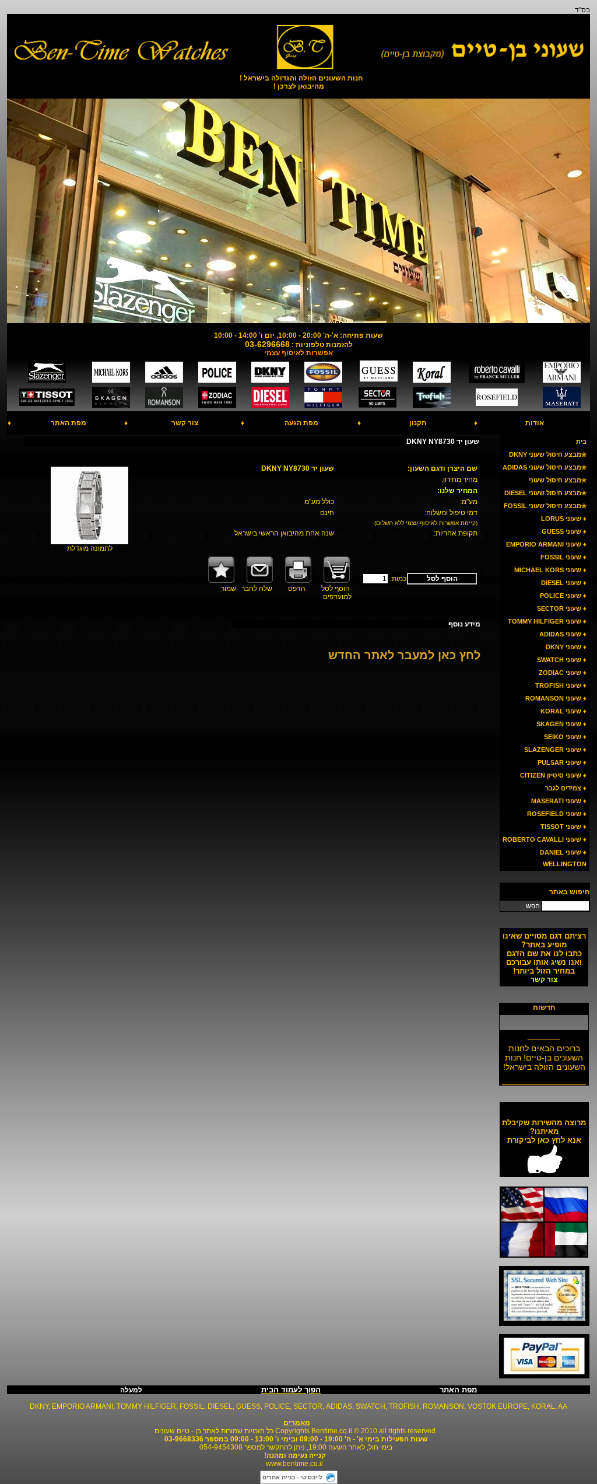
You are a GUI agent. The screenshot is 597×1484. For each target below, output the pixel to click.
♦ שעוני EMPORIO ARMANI (546, 544)
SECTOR (307, 1406)
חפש (533, 906)
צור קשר (184, 423)
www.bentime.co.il (294, 1464)
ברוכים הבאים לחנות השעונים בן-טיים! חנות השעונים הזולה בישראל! (544, 1054)
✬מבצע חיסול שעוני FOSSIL (545, 505)
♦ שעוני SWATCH (562, 659)
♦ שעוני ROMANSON (556, 698)
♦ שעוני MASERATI (559, 800)
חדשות (544, 1007)
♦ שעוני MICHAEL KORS (550, 569)
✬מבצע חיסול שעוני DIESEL (545, 492)
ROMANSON (443, 1406)
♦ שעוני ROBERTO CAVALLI (545, 839)
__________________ (544, 1076)
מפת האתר (68, 423)
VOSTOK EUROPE (498, 1406)
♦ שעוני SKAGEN (561, 723)
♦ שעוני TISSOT (563, 826)
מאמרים (296, 1423)
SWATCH (370, 1406)
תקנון (418, 423)
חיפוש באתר (569, 892)
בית (581, 441)
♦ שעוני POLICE (563, 595)
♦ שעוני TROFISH (561, 685)
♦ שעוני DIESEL (564, 582)
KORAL (543, 1406)
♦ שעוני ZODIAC (563, 672)
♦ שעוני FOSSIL (563, 557)
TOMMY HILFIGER (146, 1406)
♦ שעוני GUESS (564, 531)
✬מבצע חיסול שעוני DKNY (548, 454)
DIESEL (220, 1406)
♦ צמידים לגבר (566, 788)
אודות (534, 423)
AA (562, 1406)
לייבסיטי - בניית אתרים (292, 1477)
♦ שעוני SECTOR (562, 608)
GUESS (248, 1406)
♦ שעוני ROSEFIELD (557, 813)
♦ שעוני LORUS (564, 518)
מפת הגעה (301, 423)
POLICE (277, 1406)
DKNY (39, 1406)
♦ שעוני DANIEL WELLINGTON (563, 858)
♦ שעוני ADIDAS (563, 634)
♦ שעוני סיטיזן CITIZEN (553, 775)
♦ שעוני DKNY (566, 646)
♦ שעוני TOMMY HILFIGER (547, 621)
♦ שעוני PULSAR (562, 762)
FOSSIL (192, 1406)
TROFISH (404, 1406)
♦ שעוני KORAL (563, 711)
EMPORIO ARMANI (82, 1406)
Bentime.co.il (331, 1431)
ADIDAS (339, 1406)
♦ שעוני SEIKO (565, 736)
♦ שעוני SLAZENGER (555, 749)
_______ (544, 1030)
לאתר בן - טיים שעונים (186, 1431)
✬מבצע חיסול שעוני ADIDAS (545, 467)
